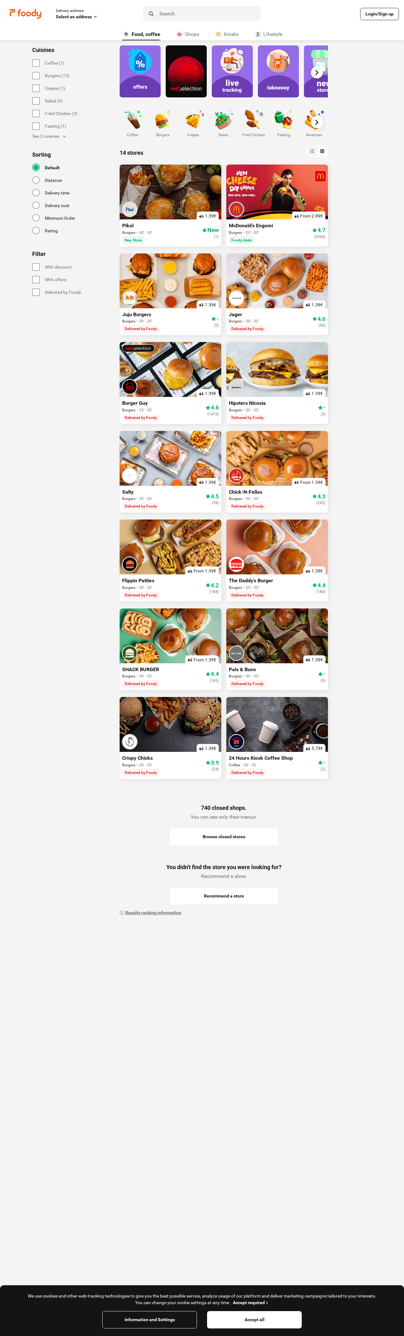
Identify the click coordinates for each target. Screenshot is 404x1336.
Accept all (254, 1319)
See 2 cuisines (45, 136)
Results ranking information (153, 912)
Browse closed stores (224, 836)
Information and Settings (150, 1319)
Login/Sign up (379, 13)
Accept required (249, 1302)
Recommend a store (224, 895)
